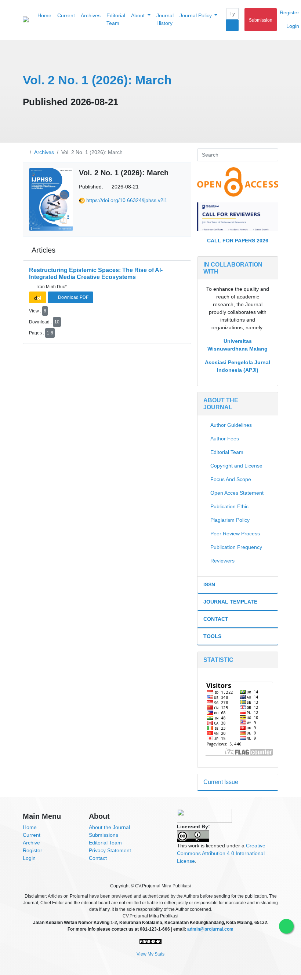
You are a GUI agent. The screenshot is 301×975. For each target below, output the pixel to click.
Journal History (165, 19)
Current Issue (220, 782)
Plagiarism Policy (230, 520)
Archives (91, 15)
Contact (215, 619)
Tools (212, 636)
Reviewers (222, 561)
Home (44, 15)
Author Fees (224, 438)
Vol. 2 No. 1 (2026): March (97, 80)
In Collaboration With (232, 268)
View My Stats (150, 954)
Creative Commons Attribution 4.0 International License (221, 853)
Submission (260, 20)
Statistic (218, 660)
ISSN (209, 584)
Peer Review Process (235, 533)
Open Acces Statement (237, 493)
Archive (31, 843)
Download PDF (72, 297)
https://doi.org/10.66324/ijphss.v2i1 (126, 200)
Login (29, 858)
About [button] (138, 15)
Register (32, 850)
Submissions (103, 835)
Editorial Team (115, 19)
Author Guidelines (231, 425)
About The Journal (220, 403)
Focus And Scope (230, 479)
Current (66, 15)
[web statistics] (150, 941)
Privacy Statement (110, 850)
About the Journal (109, 827)
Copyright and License (236, 466)
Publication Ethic (229, 506)
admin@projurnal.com (210, 929)
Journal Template (230, 602)
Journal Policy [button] (196, 15)
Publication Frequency (236, 547)
